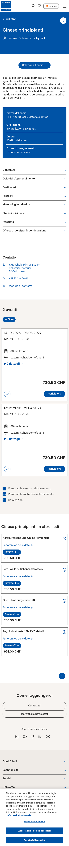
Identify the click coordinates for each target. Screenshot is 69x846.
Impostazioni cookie (34, 822)
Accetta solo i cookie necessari (34, 831)
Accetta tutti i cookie (34, 840)
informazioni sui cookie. (19, 815)
